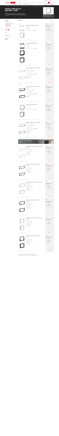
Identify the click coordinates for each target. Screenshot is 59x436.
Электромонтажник (25, 0)
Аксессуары (20, 82)
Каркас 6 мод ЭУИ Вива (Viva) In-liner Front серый (33, 122)
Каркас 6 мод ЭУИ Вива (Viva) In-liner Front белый (33, 67)
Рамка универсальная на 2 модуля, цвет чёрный (33, 235)
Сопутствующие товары (26, 82)
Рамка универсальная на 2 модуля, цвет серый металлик (34, 217)
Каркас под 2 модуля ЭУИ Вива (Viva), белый (32, 25)
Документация (31, 82)
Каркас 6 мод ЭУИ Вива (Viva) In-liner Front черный (33, 86)
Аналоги (23, 82)
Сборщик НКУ (21, 0)
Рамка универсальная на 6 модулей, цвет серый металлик (34, 146)
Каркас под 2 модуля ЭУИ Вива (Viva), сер (32, 104)
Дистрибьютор (12, 0)
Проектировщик (15, 0)
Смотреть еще (6, 27)
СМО (18, 0)
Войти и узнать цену (48, 44)
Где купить (24, 4)
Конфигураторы (34, 82)
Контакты (28, 4)
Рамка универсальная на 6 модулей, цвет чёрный (33, 164)
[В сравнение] (53, 42)
